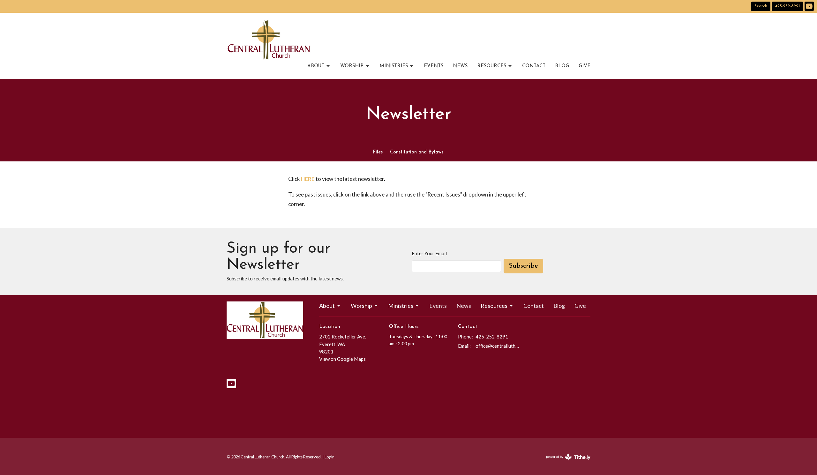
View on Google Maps (342, 359)
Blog (562, 66)
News (460, 66)
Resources (491, 66)
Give (584, 66)
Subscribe (523, 266)
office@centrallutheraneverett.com (498, 346)
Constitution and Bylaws (416, 152)
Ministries (393, 66)
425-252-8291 (787, 6)
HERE (308, 178)
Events (433, 66)
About (315, 66)
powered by (565, 462)
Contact (533, 66)
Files (378, 152)
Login (329, 456)
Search (760, 6)
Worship (352, 66)
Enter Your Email (429, 253)
